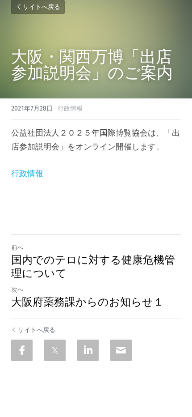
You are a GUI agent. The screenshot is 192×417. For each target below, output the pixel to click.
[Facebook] (22, 350)
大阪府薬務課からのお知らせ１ (87, 302)
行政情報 (27, 174)
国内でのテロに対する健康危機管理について (93, 266)
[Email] (121, 350)
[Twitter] (55, 350)
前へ (17, 247)
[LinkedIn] (88, 350)
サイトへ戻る (41, 7)
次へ (17, 290)
